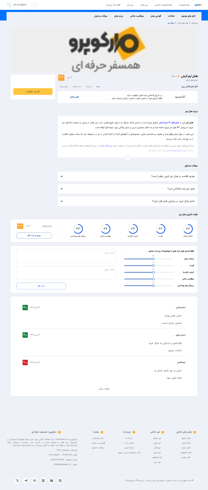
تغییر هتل (74, 97)
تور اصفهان (157, 457)
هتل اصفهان (186, 452)
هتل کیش (186, 443)
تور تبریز (157, 462)
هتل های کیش (182, 23)
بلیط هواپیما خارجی (163, 5)
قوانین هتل (155, 16)
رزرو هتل (144, 5)
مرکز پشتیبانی (98, 438)
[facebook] (43, 480)
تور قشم (157, 447)
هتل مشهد (186, 438)
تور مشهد (157, 438)
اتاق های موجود (188, 16)
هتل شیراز (186, 447)
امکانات (171, 16)
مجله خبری (129, 447)
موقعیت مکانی (137, 16)
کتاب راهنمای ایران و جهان (129, 452)
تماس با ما (129, 443)
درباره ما (129, 438)
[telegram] (26, 480)
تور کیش (157, 443)
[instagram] (60, 480)
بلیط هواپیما (184, 5)
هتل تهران (186, 457)
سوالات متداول (100, 16)
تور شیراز (157, 452)
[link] (33, 91)
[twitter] (17, 480)
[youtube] (34, 480)
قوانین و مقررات (98, 443)
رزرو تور (130, 5)
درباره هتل (118, 16)
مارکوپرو (73, 439)
